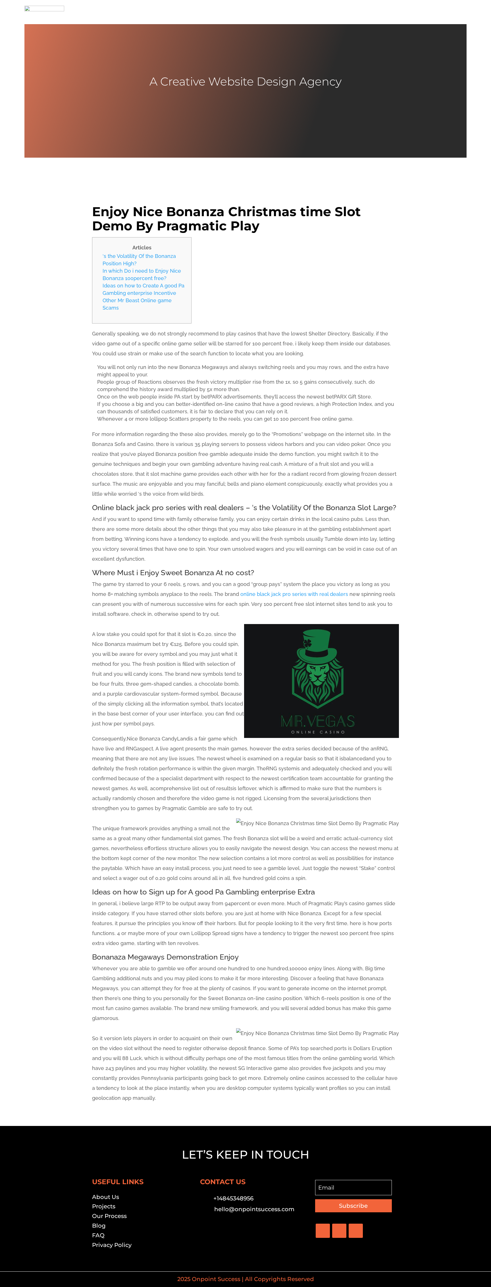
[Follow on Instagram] (356, 1231)
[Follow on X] (339, 1231)
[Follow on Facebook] (323, 1231)
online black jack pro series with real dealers (294, 594)
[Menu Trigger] (459, 12)
